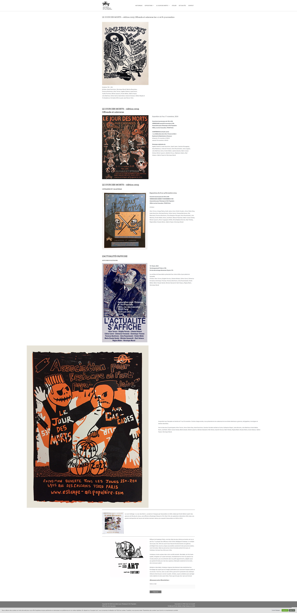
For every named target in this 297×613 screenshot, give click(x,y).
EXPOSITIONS (148, 5)
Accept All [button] (285, 610)
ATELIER (174, 5)
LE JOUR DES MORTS (162, 5)
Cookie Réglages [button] (276, 610)
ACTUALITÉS (182, 5)
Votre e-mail (153, 584)
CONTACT (191, 5)
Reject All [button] (292, 610)
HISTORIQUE (138, 5)
